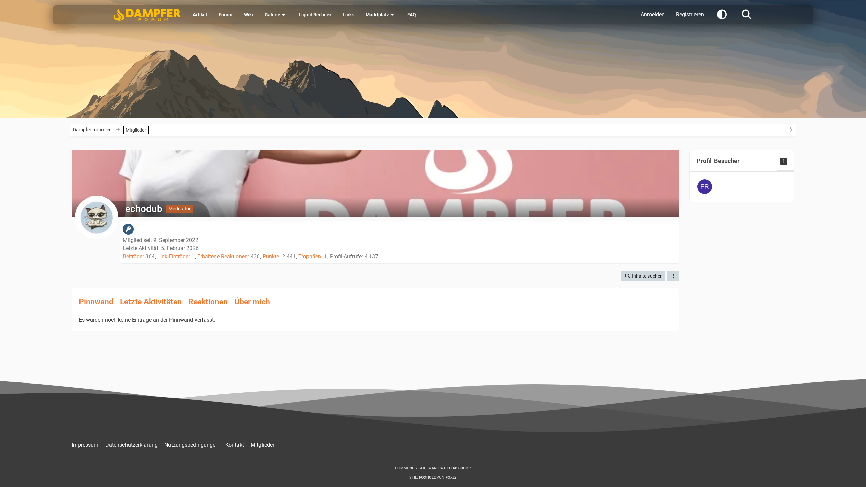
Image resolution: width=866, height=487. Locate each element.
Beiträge (132, 256)
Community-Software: (433, 468)
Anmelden (653, 14)
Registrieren (690, 14)
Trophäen (309, 256)
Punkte (271, 256)
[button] (722, 13)
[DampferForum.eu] (147, 14)
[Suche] (746, 13)
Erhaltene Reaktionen (222, 256)
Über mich (252, 301)
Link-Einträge (172, 256)
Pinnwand (96, 301)
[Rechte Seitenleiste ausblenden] (790, 129)
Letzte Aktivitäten (151, 301)
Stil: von (433, 477)
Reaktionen (208, 301)
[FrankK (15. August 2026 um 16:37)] (705, 187)
